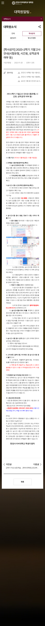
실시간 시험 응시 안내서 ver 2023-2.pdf (31, 81)
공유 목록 (39, 27)
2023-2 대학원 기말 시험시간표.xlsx (31, 73)
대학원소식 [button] (7, 19)
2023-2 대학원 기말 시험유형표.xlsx (31, 77)
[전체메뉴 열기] (2, 3)
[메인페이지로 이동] (22, 3)
